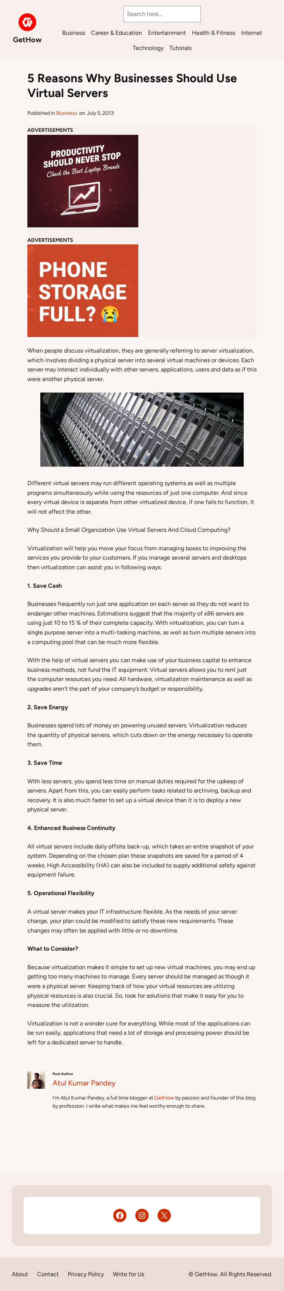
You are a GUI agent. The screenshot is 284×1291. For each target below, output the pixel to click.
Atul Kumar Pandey (84, 1082)
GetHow (27, 39)
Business (66, 113)
